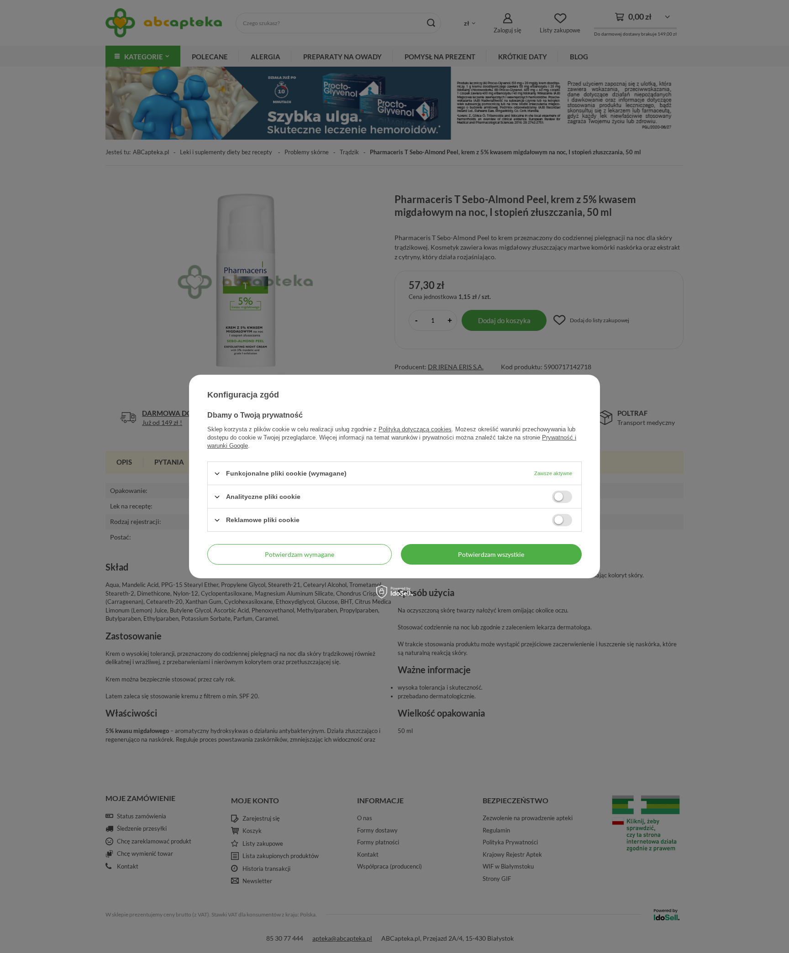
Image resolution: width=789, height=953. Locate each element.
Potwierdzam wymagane (299, 554)
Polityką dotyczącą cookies (415, 429)
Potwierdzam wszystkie (491, 554)
